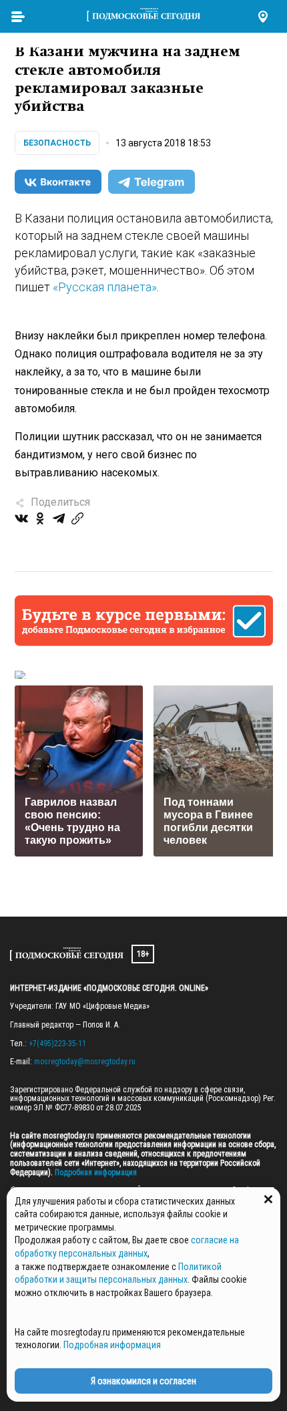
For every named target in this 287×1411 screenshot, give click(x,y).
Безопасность (57, 143)
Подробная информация (95, 1172)
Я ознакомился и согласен (143, 1381)
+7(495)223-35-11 (57, 1043)
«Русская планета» (105, 287)
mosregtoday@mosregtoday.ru (84, 1061)
